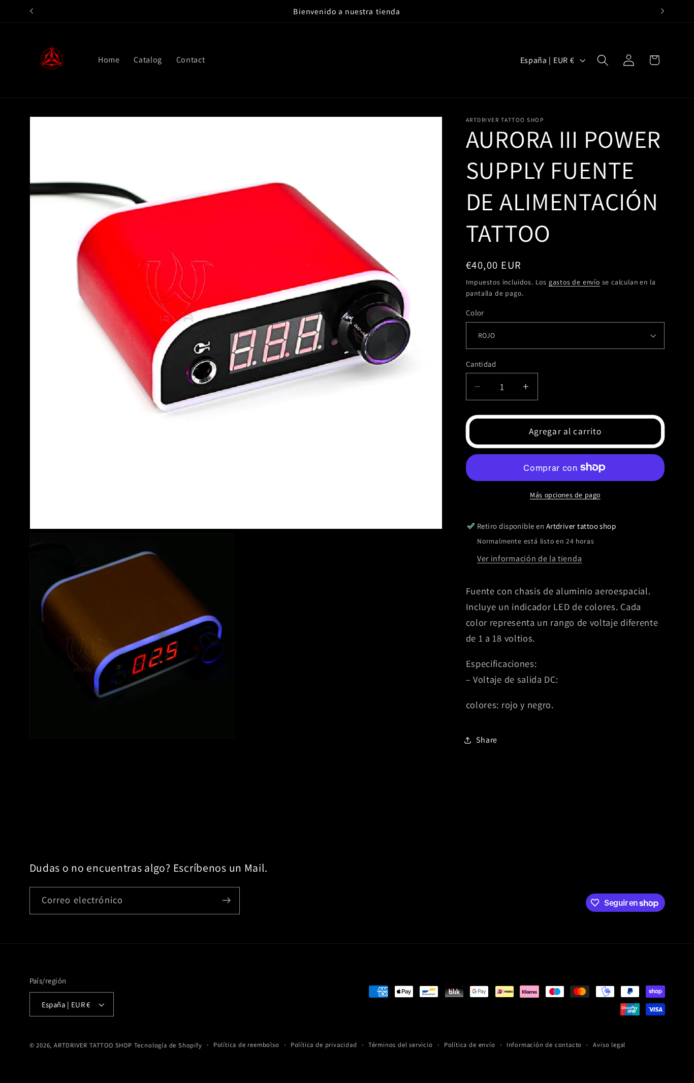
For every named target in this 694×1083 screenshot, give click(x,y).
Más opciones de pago (565, 494)
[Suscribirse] (226, 900)
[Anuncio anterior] (31, 11)
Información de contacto (544, 1044)
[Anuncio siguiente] (662, 11)
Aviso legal (609, 1044)
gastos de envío (574, 281)
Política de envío (469, 1044)
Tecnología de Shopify (168, 1045)
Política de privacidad (324, 1044)
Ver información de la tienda (529, 558)
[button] (603, 60)
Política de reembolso (246, 1044)
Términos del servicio (400, 1044)
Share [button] (486, 740)
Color (475, 312)
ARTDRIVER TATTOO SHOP (93, 1045)
